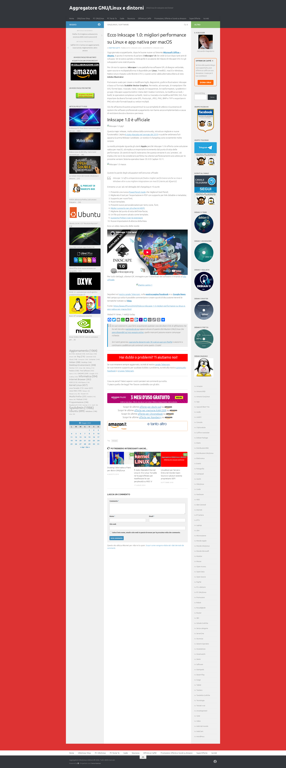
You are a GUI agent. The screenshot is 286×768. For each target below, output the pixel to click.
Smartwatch (200, 654)
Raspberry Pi (75, 405)
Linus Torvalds (76, 388)
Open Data (200, 572)
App (198, 402)
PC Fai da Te (112, 18)
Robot (198, 603)
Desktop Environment (82, 365)
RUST (95, 405)
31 (98, 444)
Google (93, 373)
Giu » (88, 447)
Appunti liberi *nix (202, 407)
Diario (198, 443)
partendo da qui (132, 329)
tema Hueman (96, 763)
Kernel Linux (78, 385)
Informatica (88, 376)
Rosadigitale (201, 608)
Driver (82, 368)
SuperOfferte (194, 18)
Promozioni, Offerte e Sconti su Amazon (170, 18)
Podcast (82, 399)
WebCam (199, 731)
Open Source (201, 577)
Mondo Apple (201, 541)
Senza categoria (202, 628)
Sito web (112, 524)
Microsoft (84, 393)
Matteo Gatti (114, 48)
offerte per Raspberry (150, 417)
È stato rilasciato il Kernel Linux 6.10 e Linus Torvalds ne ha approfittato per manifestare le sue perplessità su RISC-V (145, 475)
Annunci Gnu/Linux (203, 396)
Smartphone (200, 649)
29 (89, 444)
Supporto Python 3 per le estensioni (126, 218)
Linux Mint (75, 391)
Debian (74, 362)
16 (94, 437)
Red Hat (87, 405)
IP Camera (200, 515)
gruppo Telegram (126, 371)
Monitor (199, 556)
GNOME (83, 373)
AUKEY (199, 417)
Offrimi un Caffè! (144, 18)
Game (73, 373)
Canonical (91, 356)
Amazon (199, 386)
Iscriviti (206, 18)
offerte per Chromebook (150, 413)
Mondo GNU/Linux (203, 546)
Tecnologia (200, 700)
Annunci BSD (200, 391)
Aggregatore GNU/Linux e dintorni (106, 7)
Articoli (72, 356)
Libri (197, 530)
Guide (122, 18)
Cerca (212, 97)
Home (71, 18)
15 (89, 437)
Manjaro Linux (74, 393)
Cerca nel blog (199, 93)
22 (89, 440)
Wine (72, 414)
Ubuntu (77, 411)
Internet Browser (80, 379)
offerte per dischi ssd (150, 406)
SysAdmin (81, 407)
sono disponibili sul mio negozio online (127, 332)
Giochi (198, 479)
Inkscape (114, 440)
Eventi (198, 463)
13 (80, 437)
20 (80, 440)
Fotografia (200, 469)
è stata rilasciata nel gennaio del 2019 (141, 134)
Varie (198, 716)
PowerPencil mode (137, 192)
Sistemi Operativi (202, 644)
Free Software (87, 371)
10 (98, 434)
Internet (199, 510)
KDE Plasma (83, 382)
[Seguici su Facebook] (99, 24)
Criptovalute (201, 427)
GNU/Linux (112, 25)
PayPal (198, 582)
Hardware (200, 494)
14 (85, 437)
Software (124, 25)
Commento (114, 501)
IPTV (198, 520)
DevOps (73, 368)
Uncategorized (201, 711)
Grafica (73, 376)
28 (85, 444)
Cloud (73, 359)
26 (76, 444)
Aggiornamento (83, 350)
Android (80, 354)
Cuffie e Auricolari (202, 433)
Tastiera (199, 690)
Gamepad (200, 474)
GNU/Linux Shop (83, 18)
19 (76, 440)
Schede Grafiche (202, 623)
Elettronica (200, 458)
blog (129, 301)
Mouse (198, 561)
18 (71, 440)
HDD (198, 500)
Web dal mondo (202, 726)
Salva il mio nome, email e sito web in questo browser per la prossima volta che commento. (146, 532)
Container (94, 359)
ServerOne (200, 633)
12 (76, 437)
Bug (81, 357)
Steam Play (200, 675)
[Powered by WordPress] (78, 763)
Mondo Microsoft (202, 551)
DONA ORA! (205, 82)
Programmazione (78, 402)
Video (198, 721)
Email (151, 516)
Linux (88, 388)
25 (71, 444)
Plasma (72, 399)
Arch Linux (91, 354)
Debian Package (202, 438)
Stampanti (200, 669)
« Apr (82, 447)
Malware (86, 391)
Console (199, 422)
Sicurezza (131, 18)
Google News (179, 294)
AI (72, 354)
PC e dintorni (201, 587)
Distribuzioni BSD (202, 448)
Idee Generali (201, 505)
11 (71, 437)
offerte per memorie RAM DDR (150, 410)
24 (98, 440)
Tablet (198, 685)
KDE (73, 382)
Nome (112, 516)
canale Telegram (162, 364)
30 (94, 444)
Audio (198, 412)
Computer (83, 359)
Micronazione (201, 536)
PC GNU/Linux (98, 18)
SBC (197, 618)
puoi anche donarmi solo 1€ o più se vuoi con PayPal (150, 342)
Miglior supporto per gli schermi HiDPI (128, 208)
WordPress (200, 736)
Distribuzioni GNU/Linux (204, 453)
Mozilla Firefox (77, 396)
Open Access (201, 566)
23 (94, 440)
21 (85, 440)
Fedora (74, 371)
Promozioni (200, 597)
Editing (90, 368)
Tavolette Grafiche (203, 695)
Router (198, 613)
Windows (91, 411)
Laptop (199, 525)
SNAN (198, 659)
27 (80, 444)
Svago (198, 680)
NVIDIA (91, 396)
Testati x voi (200, 706)
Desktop (86, 362)
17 (98, 437)
